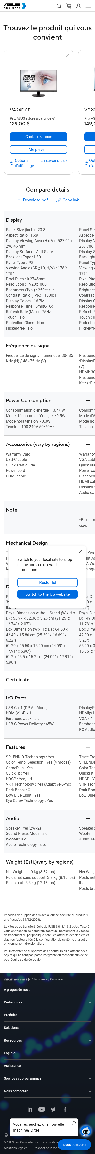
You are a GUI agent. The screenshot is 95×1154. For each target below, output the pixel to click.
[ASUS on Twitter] (53, 1109)
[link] (38, 149)
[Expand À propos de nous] (90, 989)
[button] (59, 6)
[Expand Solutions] (90, 1027)
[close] (81, 551)
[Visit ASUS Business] (18, 979)
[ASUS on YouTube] (42, 1109)
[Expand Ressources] (90, 1040)
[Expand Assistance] (90, 1065)
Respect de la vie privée (50, 1148)
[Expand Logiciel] (90, 1053)
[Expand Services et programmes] (90, 1078)
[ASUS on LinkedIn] (30, 1109)
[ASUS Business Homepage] (15, 6)
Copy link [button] (70, 200)
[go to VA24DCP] (38, 82)
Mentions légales (16, 1148)
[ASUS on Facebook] (65, 1109)
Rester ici (47, 582)
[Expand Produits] (90, 1015)
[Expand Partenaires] (90, 1002)
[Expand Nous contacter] (90, 1091)
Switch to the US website (47, 594)
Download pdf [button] (35, 200)
